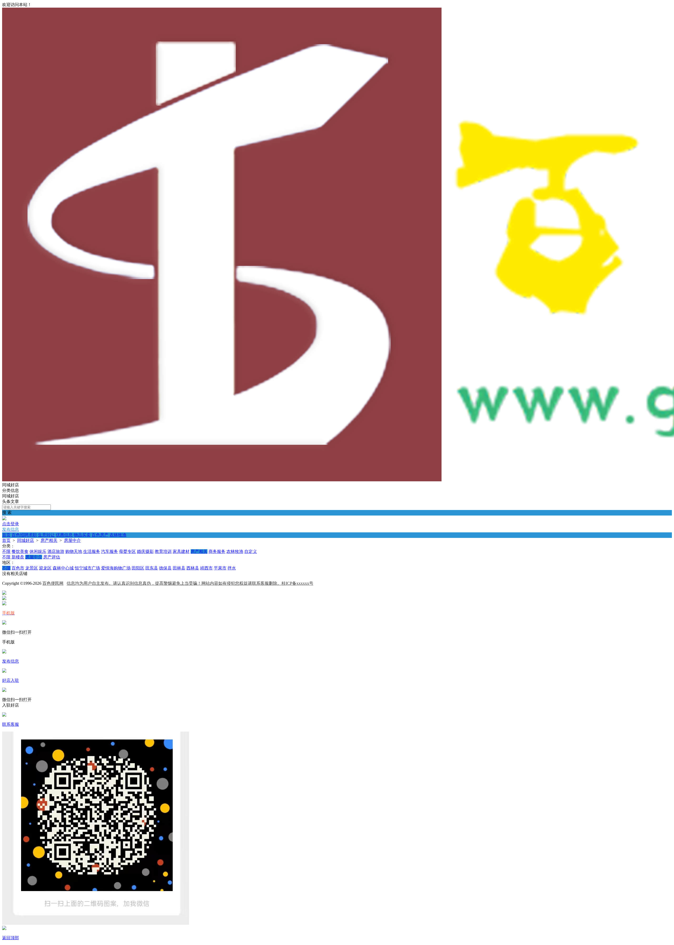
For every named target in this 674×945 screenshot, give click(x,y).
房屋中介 (72, 540)
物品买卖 (82, 535)
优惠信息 (64, 535)
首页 (6, 535)
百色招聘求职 (24, 535)
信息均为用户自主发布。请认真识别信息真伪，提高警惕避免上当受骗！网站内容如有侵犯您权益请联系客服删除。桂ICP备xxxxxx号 (190, 583)
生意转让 (46, 535)
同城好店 (25, 540)
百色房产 (100, 535)
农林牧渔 (118, 535)
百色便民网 (52, 583)
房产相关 (49, 540)
